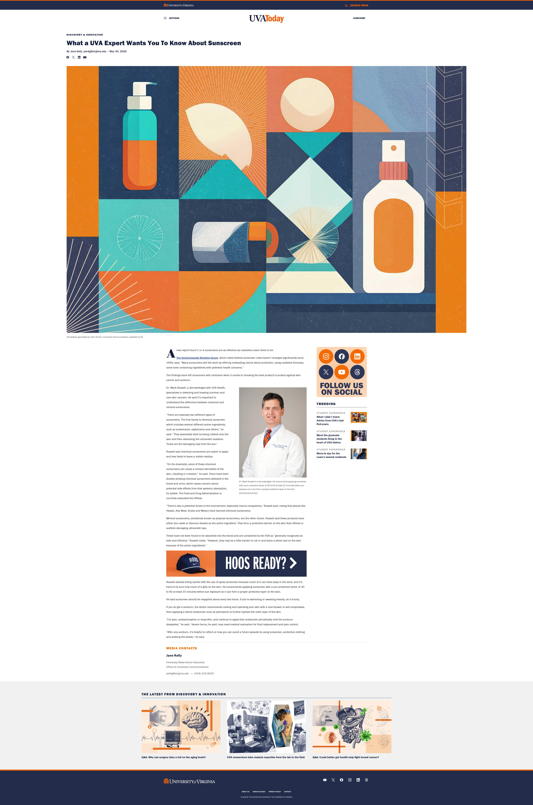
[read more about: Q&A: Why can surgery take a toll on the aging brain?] (181, 726)
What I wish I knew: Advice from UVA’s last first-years (330, 420)
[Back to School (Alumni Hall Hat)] (236, 576)
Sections (174, 18)
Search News (359, 5)
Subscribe (359, 18)
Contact (287, 792)
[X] (333, 781)
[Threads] (366, 781)
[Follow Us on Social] (342, 372)
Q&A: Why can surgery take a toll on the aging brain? (174, 757)
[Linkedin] (358, 781)
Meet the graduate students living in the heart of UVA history (329, 438)
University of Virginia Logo (179, 5)
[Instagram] (350, 781)
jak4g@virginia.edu (95, 51)
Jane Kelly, (77, 51)
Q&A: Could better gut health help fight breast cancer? (346, 757)
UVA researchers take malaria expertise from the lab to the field (266, 757)
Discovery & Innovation (85, 34)
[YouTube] (325, 781)
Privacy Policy (275, 792)
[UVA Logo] (189, 781)
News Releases (259, 792)
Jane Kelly (174, 655)
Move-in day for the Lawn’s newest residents (331, 455)
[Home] (266, 19)
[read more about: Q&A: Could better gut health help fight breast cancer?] (352, 726)
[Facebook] (341, 781)
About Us (245, 792)
